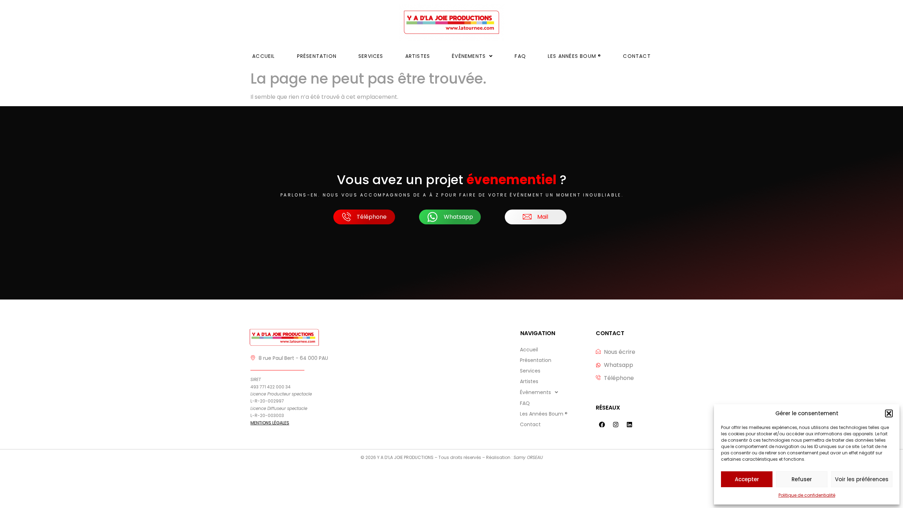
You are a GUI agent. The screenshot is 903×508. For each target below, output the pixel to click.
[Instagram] (616, 425)
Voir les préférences (862, 479)
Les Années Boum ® (574, 56)
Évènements (469, 56)
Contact (636, 56)
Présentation (317, 56)
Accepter (747, 479)
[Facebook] (602, 425)
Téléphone (372, 217)
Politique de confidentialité (806, 495)
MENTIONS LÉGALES (269, 423)
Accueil (263, 56)
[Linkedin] (629, 425)
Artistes (417, 56)
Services (370, 56)
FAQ (520, 56)
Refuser (802, 479)
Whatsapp (458, 217)
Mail (542, 217)
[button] (888, 413)
